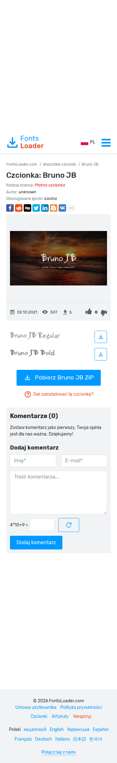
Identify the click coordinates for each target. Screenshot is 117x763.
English (57, 729)
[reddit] (18, 208)
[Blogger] (53, 208)
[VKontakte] (62, 208)
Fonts (32, 142)
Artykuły (60, 716)
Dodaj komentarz (36, 542)
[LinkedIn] (45, 208)
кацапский (35, 729)
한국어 (95, 739)
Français (23, 739)
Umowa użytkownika (35, 707)
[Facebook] (10, 208)
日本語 (79, 739)
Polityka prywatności (81, 707)
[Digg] (27, 208)
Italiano (62, 739)
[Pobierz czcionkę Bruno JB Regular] (101, 337)
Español (100, 729)
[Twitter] (36, 208)
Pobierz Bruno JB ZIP (64, 377)
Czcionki (39, 716)
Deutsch (43, 739)
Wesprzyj (82, 716)
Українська (78, 729)
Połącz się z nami (58, 752)
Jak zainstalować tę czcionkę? (63, 394)
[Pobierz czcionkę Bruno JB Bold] (101, 354)
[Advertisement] (58, 65)
